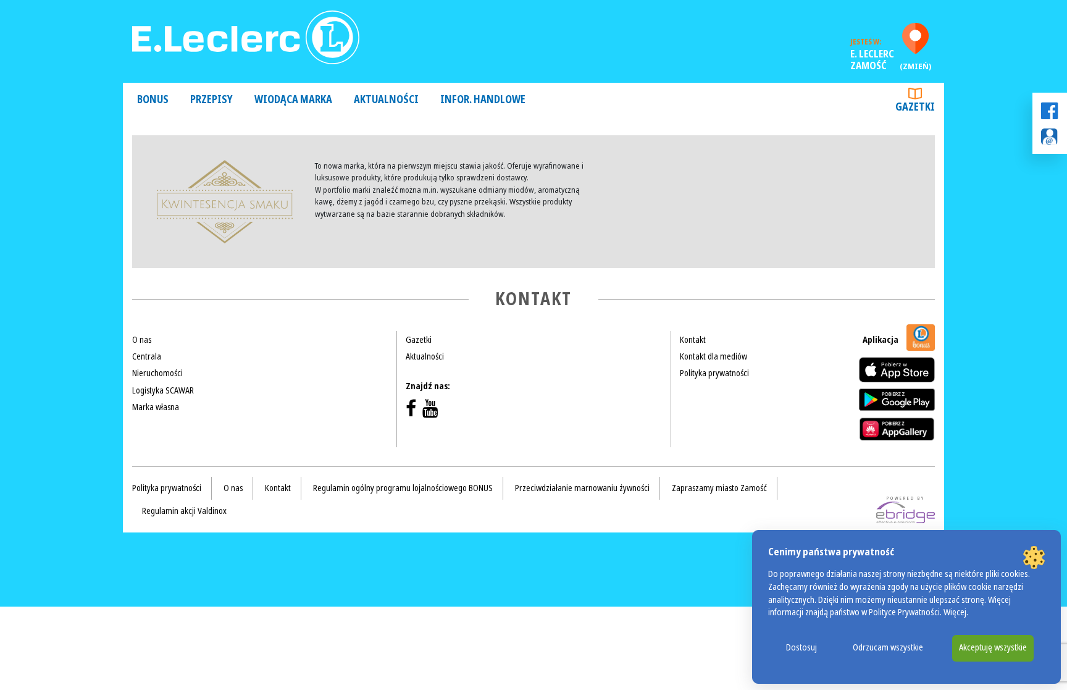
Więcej (955, 612)
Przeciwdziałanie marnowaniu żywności (582, 488)
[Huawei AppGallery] (897, 428)
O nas (141, 340)
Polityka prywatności (714, 373)
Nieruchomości (157, 373)
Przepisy (211, 99)
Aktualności (386, 99)
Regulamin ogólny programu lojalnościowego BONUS (403, 488)
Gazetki (915, 107)
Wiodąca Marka (293, 99)
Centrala (146, 356)
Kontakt (693, 340)
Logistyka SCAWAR (163, 390)
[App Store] (897, 369)
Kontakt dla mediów (713, 356)
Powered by (906, 498)
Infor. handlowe (482, 99)
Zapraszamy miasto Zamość (719, 488)
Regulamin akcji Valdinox (184, 511)
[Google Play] (897, 400)
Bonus (153, 99)
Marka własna (155, 407)
